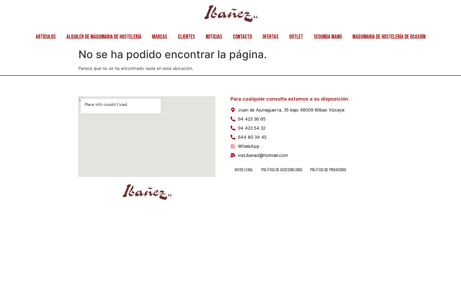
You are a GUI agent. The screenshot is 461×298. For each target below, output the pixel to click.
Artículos (46, 37)
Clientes (186, 37)
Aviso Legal (244, 170)
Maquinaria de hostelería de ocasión (389, 37)
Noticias (214, 37)
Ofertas (271, 37)
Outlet (296, 37)
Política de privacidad (328, 170)
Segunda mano (328, 37)
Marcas (159, 37)
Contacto (242, 37)
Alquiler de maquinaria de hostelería (103, 37)
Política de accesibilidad (281, 170)
